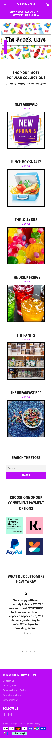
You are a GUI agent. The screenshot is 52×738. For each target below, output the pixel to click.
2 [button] (22, 651)
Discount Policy (10, 700)
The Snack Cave (26, 4)
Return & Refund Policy (14, 690)
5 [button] (34, 651)
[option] (26, 613)
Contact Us (8, 681)
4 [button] (30, 651)
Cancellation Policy (12, 695)
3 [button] (26, 651)
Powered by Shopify (31, 723)
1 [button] (18, 651)
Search (26, 475)
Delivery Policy (10, 685)
